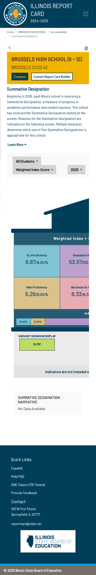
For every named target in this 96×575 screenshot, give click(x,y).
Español (17, 468)
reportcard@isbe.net (26, 523)
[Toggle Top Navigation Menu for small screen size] (85, 14)
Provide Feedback (24, 492)
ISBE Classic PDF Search (28, 484)
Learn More (16, 144)
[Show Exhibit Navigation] (9, 48)
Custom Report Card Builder (52, 77)
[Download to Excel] (86, 48)
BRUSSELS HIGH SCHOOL (32, 31)
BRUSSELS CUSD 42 (29, 67)
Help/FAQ (17, 476)
